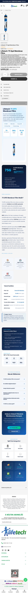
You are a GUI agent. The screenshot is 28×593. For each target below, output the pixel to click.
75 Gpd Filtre (7, 506)
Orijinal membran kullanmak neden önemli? (14, 399)
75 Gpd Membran (14, 505)
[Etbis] (14, 574)
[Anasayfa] (2, 10)
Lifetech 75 (9, 498)
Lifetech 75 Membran (11, 501)
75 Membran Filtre (20, 506)
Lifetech (4, 498)
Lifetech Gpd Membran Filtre (13, 503)
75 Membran (13, 506)
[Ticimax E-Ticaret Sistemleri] (14, 589)
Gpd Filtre (22, 507)
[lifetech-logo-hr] (14, 531)
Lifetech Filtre (5, 505)
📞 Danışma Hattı (14, 431)
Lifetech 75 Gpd (15, 498)
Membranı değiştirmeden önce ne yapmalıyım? (14, 393)
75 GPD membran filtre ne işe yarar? (14, 379)
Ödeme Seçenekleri (6, 487)
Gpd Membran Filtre (16, 507)
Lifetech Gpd (16, 502)
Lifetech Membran (10, 504)
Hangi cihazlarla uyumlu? (14, 388)
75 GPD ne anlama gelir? (14, 404)
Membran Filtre (15, 508)
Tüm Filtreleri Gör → (14, 427)
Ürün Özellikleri (5, 103)
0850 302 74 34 (7, 543)
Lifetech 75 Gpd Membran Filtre (13, 500)
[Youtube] (8, 550)
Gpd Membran (9, 507)
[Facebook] (2, 550)
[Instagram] (5, 550)
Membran (9, 508)
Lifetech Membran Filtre (19, 504)
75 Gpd (9, 505)
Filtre (19, 508)
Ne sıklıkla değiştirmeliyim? (14, 383)
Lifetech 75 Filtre (9, 502)
